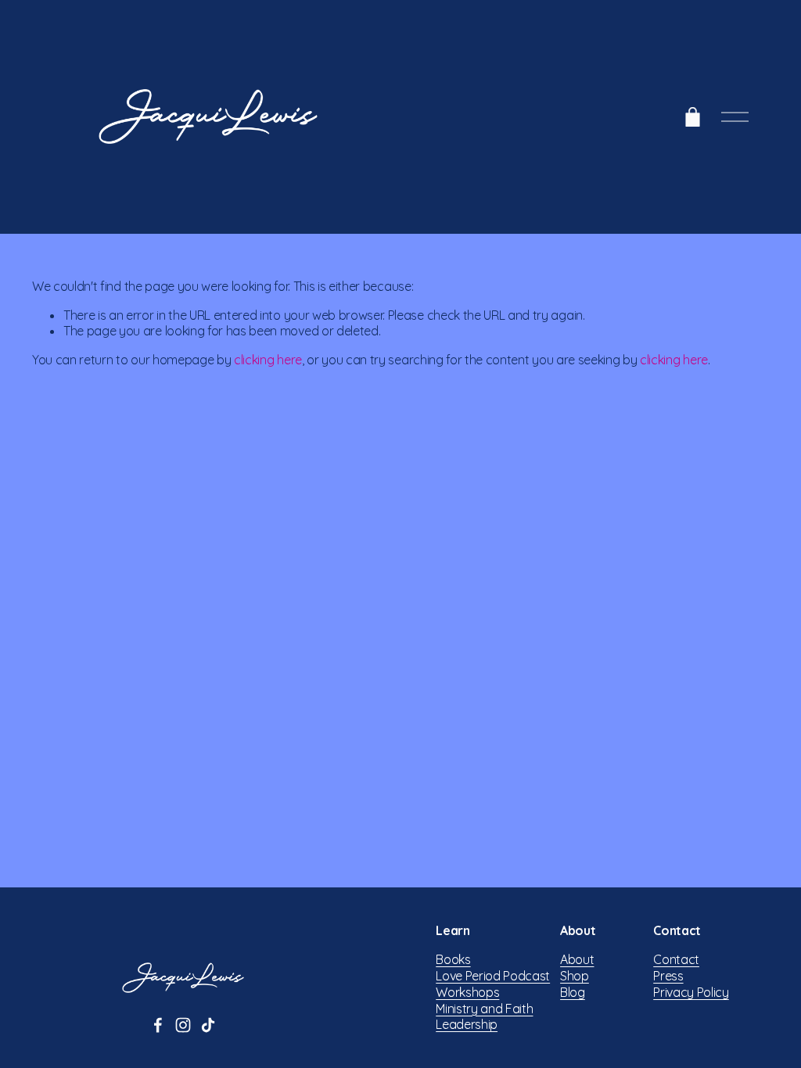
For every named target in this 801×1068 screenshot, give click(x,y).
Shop (574, 976)
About (577, 959)
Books (453, 959)
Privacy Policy (691, 992)
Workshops (467, 992)
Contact (676, 959)
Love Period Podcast (493, 976)
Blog (572, 992)
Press (668, 976)
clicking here (268, 359)
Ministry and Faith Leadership (484, 1017)
